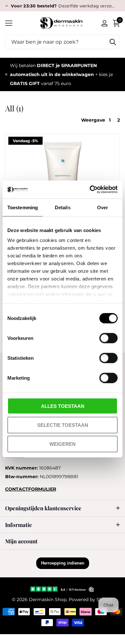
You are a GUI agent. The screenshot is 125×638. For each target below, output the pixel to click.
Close (62, 508)
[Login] (104, 23)
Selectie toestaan (62, 424)
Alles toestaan (62, 406)
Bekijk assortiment (9, 23)
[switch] (108, 338)
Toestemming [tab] (22, 207)
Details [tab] (63, 207)
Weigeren (62, 444)
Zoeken (113, 42)
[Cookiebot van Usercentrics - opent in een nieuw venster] (90, 189)
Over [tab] (102, 207)
